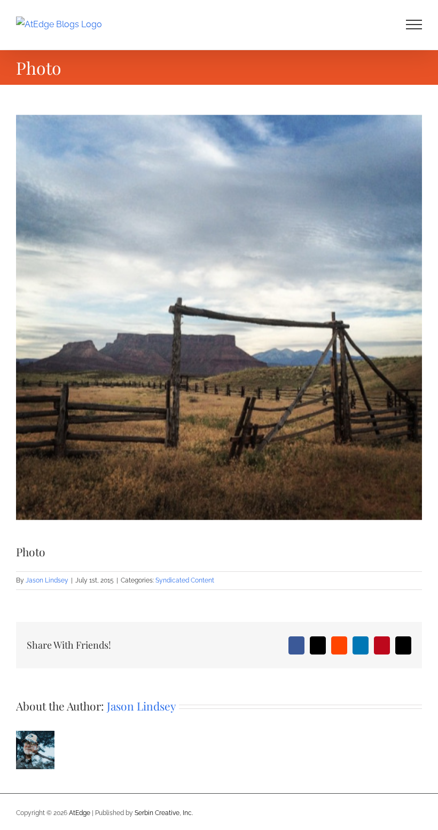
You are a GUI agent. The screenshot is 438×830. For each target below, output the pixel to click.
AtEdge (79, 813)
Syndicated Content (184, 580)
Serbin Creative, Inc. (164, 813)
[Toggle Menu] (414, 24)
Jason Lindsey (47, 580)
